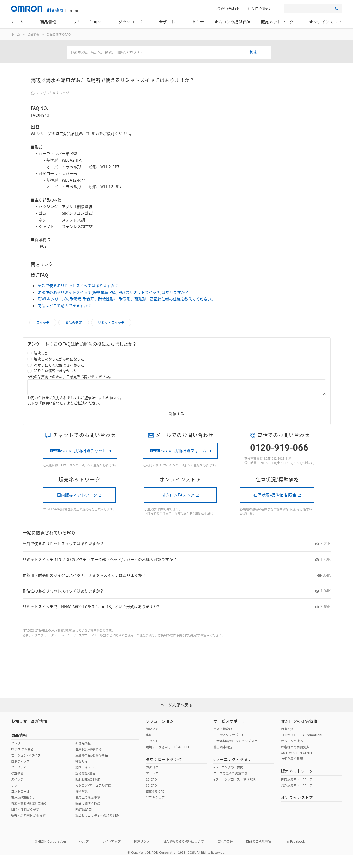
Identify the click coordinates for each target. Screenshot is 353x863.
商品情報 (33, 34)
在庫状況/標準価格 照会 (274, 494)
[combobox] (169, 52)
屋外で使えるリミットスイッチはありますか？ (78, 285)
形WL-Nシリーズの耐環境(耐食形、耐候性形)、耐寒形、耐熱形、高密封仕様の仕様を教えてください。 (126, 299)
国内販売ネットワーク (77, 494)
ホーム (15, 34)
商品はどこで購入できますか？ (65, 305)
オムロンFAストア (178, 494)
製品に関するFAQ (59, 34)
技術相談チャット (90, 450)
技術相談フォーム (190, 450)
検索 (253, 52)
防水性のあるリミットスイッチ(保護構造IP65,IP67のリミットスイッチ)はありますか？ (113, 292)
